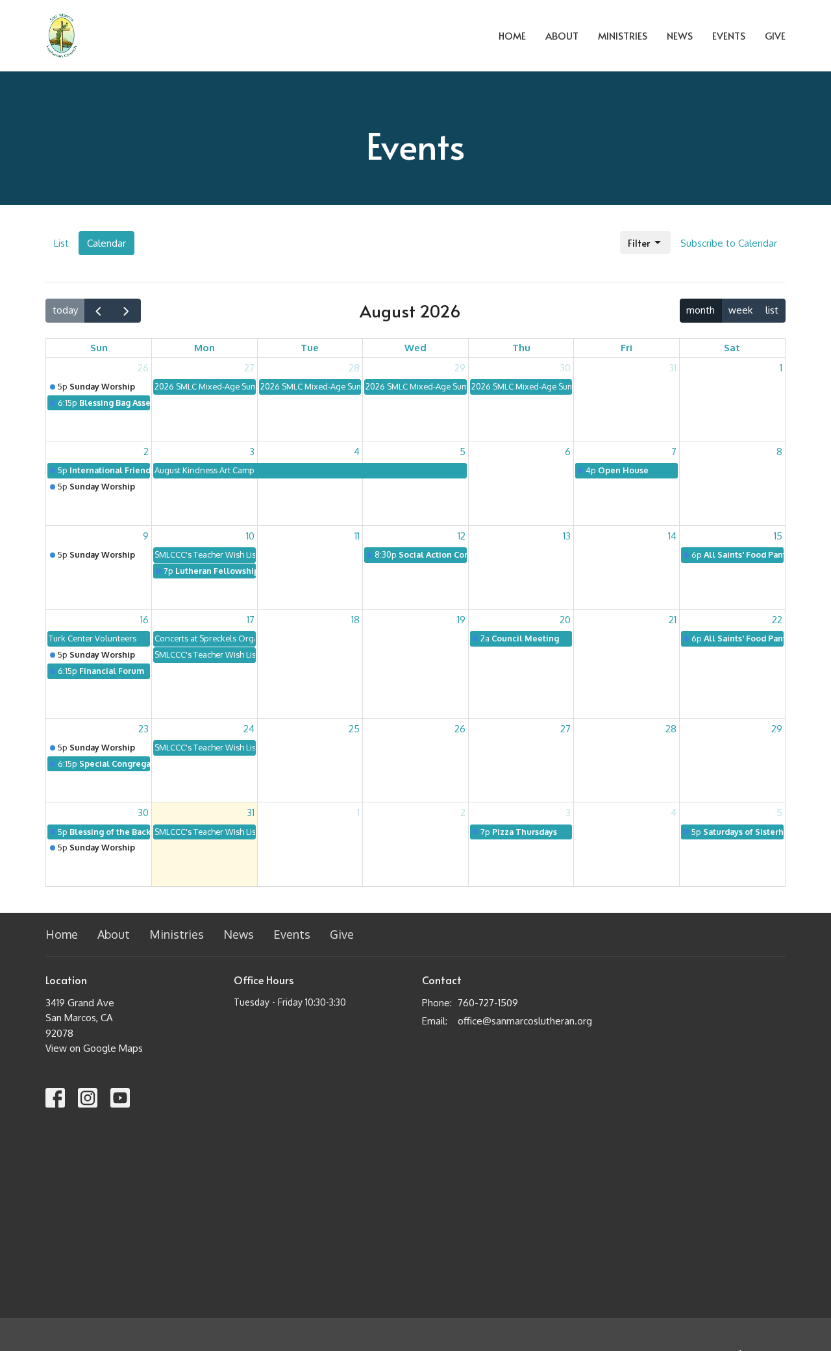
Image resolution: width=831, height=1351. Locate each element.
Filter (639, 242)
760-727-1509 (488, 1003)
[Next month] (126, 311)
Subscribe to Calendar (728, 243)
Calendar (106, 243)
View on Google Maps (94, 1048)
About (561, 35)
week (740, 310)
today (65, 310)
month (700, 310)
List (61, 243)
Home (512, 35)
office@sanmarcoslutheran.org (525, 1021)
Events (728, 35)
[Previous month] (98, 311)
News (680, 35)
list (771, 310)
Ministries (622, 35)
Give (775, 35)
